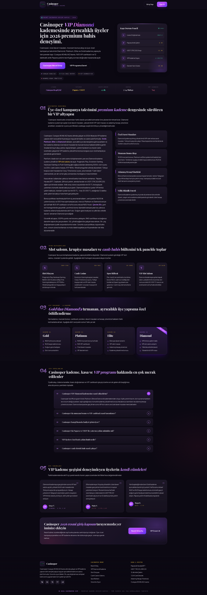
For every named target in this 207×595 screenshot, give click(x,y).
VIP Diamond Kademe (98, 569)
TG (52, 582)
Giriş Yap (149, 4)
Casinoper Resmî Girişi (52, 65)
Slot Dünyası (95, 572)
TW (42, 582)
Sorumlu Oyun (96, 582)
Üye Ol (162, 4)
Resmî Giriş (94, 566)
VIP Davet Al (155, 531)
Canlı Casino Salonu (98, 576)
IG (47, 582)
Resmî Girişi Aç (137, 531)
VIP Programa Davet (78, 65)
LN (63, 582)
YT (57, 582)
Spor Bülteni (95, 579)
